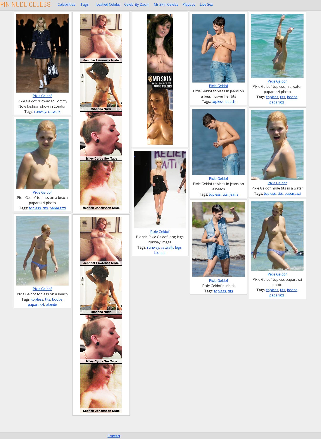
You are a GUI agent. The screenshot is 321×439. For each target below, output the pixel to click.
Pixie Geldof (42, 95)
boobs (292, 97)
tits (282, 97)
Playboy (189, 4)
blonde (160, 252)
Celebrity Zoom (136, 4)
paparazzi (277, 102)
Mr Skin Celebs (166, 4)
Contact (114, 436)
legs (178, 247)
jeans (234, 194)
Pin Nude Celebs (25, 4)
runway (40, 111)
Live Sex (206, 4)
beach (230, 101)
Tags (84, 4)
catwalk (54, 111)
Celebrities (66, 4)
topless (218, 101)
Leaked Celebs (108, 4)
